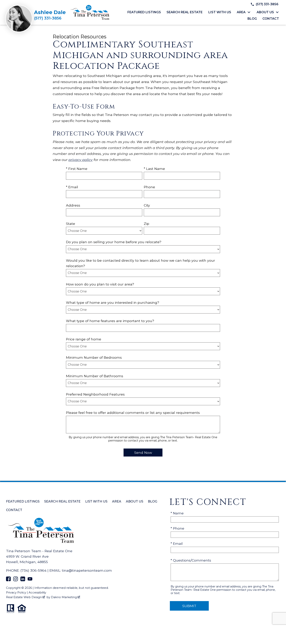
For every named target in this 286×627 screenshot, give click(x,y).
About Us (134, 501)
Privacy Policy (16, 592)
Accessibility (37, 592)
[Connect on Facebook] (8, 580)
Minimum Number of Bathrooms (94, 376)
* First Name (76, 169)
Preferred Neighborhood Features (95, 394)
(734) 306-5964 (33, 570)
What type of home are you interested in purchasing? (112, 302)
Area (116, 501)
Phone (149, 187)
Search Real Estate (185, 12)
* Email (72, 187)
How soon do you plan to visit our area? (100, 284)
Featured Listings (144, 12)
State (70, 224)
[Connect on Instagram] (15, 580)
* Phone (177, 528)
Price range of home (83, 339)
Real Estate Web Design (24, 597)
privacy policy (80, 160)
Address (73, 205)
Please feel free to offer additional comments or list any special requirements (133, 413)
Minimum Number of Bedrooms (94, 357)
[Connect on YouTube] (30, 580)
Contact (270, 18)
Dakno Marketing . (66, 597)
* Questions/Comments (191, 560)
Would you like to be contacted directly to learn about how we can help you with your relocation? (140, 263)
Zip (146, 224)
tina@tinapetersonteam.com (87, 570)
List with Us (219, 12)
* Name (177, 513)
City (147, 205)
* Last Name (154, 169)
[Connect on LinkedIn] (22, 580)
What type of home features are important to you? (110, 321)
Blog (252, 18)
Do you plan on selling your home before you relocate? (113, 242)
